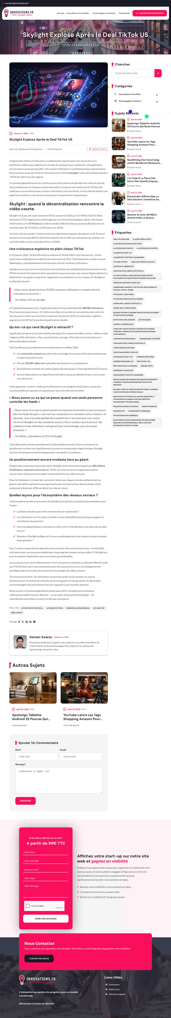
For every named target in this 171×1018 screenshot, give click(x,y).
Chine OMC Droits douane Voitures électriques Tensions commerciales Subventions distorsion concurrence (134, 331)
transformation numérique (125, 416)
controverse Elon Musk (124, 348)
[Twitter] (23, 622)
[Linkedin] (30, 622)
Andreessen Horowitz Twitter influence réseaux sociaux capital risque (135, 288)
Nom (18, 750)
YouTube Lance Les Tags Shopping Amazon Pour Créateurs (82, 717)
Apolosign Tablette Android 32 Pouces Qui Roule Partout (30, 717)
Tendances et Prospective (30, 149)
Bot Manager (144, 320)
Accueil (60, 13)
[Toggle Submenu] (157, 95)
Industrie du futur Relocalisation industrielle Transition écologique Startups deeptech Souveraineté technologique (133, 399)
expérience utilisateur (123, 370)
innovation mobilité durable (126, 406)
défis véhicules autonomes (125, 366)
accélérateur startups (147, 248)
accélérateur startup (123, 248)
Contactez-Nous (39, 958)
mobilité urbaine (149, 406)
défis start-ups (143, 361)
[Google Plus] (27, 622)
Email (63, 750)
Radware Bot (119, 411)
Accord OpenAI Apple (142, 239)
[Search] (158, 73)
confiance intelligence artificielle (129, 343)
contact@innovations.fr (17, 3)
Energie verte (147, 366)
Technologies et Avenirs (103, 13)
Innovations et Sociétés (77, 13)
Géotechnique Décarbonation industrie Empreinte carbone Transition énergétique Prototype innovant (135, 382)
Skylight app (98, 608)
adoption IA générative (123, 266)
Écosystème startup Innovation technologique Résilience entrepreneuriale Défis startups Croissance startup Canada (134, 423)
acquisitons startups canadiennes (128, 257)
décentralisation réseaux (78, 608)
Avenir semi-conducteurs (124, 308)
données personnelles (123, 361)
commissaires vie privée (149, 339)
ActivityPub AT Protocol (32, 608)
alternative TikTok (54, 608)
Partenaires (124, 13)
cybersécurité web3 (145, 357)
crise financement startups (125, 352)
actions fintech (120, 262)
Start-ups (83, 42)
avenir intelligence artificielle (127, 303)
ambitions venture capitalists (126, 283)
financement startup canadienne (128, 375)
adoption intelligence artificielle (128, 271)
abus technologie (121, 239)
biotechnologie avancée (124, 320)
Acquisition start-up (122, 253)
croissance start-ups (123, 357)
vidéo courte (16, 613)
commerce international (124, 339)
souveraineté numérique (139, 411)
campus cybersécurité (123, 324)
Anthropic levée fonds (123, 294)
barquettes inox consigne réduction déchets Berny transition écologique (136, 314)
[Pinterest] (34, 622)
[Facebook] (19, 622)
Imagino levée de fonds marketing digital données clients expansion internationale (135, 390)
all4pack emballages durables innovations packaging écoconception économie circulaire (134, 276)
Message (20, 764)
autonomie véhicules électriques (128, 299)
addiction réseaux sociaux (143, 262)
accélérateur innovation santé (127, 244)
